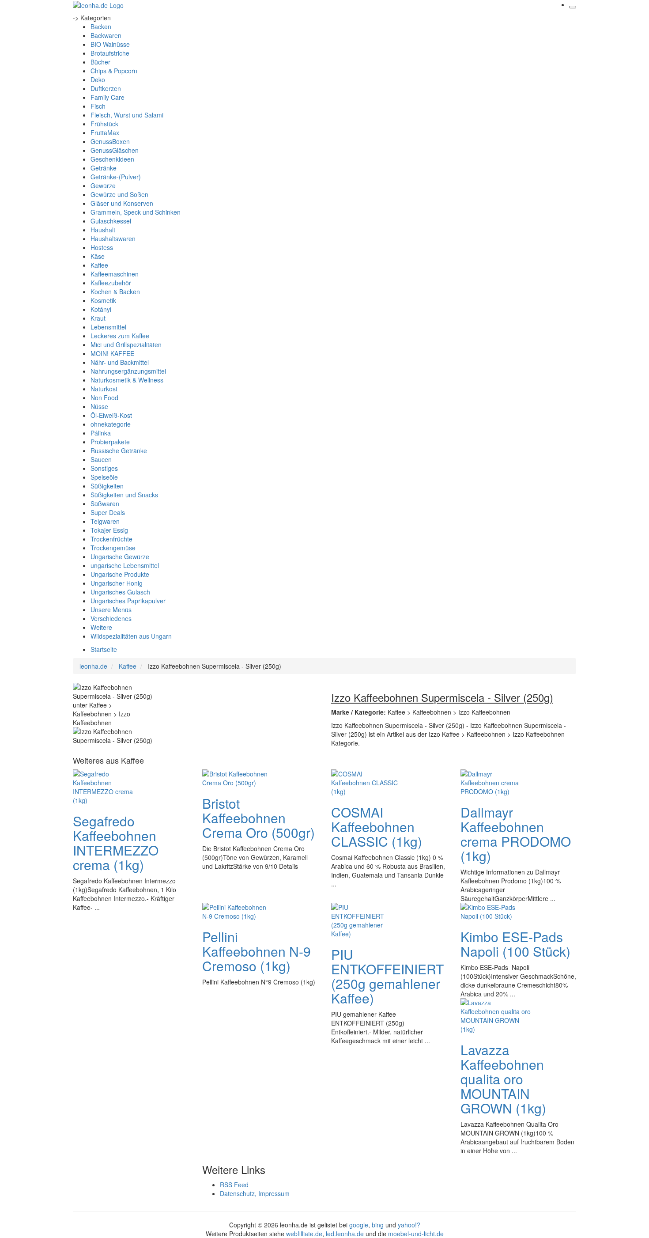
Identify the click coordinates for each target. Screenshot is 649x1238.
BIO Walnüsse (110, 44)
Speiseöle (104, 477)
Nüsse (99, 406)
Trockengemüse (113, 547)
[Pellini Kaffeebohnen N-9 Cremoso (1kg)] (237, 910)
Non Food (104, 397)
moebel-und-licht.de (416, 1233)
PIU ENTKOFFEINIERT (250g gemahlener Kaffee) (387, 976)
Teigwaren (105, 521)
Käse (98, 256)
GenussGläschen (115, 150)
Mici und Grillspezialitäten (126, 344)
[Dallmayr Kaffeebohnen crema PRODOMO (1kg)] (495, 781)
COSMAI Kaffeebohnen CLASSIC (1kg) (376, 827)
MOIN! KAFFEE (112, 353)
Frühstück (104, 123)
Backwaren (106, 35)
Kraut (98, 318)
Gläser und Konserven (122, 203)
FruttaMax (105, 132)
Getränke (104, 167)
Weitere (101, 627)
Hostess (102, 247)
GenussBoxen (110, 141)
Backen (101, 26)
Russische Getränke (119, 450)
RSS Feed (234, 1184)
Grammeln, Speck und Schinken (136, 212)
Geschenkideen (112, 159)
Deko (98, 79)
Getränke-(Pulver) (116, 176)
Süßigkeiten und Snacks (124, 494)
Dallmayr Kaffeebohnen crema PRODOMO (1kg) (515, 834)
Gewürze (103, 185)
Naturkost (104, 388)
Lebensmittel (108, 326)
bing (378, 1224)
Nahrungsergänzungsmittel (128, 371)
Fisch (98, 106)
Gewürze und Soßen (119, 194)
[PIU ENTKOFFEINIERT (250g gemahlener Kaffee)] (366, 919)
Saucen (101, 459)
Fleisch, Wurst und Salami (127, 114)
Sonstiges (104, 468)
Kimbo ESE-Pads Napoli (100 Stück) (515, 944)
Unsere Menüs (111, 609)
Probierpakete (110, 441)
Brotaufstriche (110, 53)
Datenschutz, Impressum (255, 1193)
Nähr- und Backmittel (120, 362)
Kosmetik (103, 300)
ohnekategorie (111, 424)
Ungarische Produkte (120, 574)
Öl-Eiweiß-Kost (111, 415)
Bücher (100, 61)
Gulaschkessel (111, 220)
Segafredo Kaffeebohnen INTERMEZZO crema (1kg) (115, 842)
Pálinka (101, 432)
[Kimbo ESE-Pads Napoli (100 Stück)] (495, 910)
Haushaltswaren (113, 238)
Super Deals (108, 512)
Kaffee (99, 265)
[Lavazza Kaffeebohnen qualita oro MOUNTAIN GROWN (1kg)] (495, 1015)
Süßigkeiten (107, 485)
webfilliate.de (304, 1233)
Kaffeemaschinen (115, 273)
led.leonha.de (345, 1233)
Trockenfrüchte (111, 538)
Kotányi (101, 309)
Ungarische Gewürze (120, 556)
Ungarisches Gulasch (120, 591)
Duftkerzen (106, 88)
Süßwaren (105, 503)
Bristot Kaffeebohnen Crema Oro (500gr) (258, 818)
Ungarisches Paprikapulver (128, 600)
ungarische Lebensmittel (125, 565)
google (358, 1224)
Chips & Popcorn (114, 70)
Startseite (104, 649)
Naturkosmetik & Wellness (127, 379)
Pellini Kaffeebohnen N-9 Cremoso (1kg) (256, 951)
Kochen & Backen (115, 291)
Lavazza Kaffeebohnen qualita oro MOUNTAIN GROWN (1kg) (503, 1078)
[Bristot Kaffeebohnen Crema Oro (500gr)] (237, 777)
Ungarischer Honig (117, 583)
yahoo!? (409, 1224)
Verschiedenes (111, 618)
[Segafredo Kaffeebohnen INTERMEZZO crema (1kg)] (108, 786)
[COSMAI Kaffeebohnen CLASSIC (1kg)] (366, 781)
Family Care (108, 97)
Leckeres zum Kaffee (120, 335)
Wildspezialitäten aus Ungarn (131, 636)
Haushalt (103, 229)
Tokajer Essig (109, 530)
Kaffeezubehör (111, 282)
